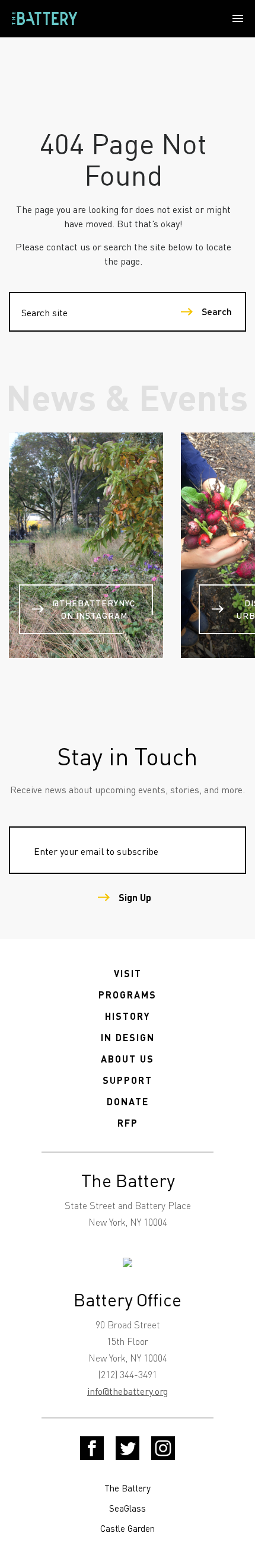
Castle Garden (127, 1528)
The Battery (127, 1488)
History (128, 1016)
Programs (127, 994)
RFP (127, 1123)
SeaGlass (127, 1508)
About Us (127, 1058)
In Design (128, 1037)
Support (127, 1080)
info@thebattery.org (127, 1391)
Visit (128, 973)
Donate (128, 1101)
